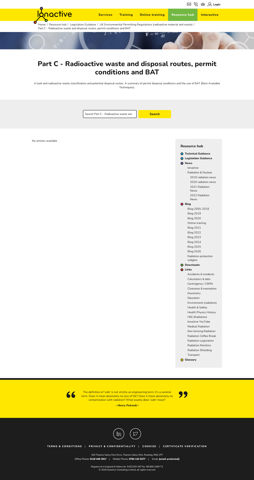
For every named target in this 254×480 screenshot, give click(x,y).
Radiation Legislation (200, 341)
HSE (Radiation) (197, 317)
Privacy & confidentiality (112, 446)
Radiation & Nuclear (199, 172)
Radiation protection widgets (200, 258)
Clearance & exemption (202, 289)
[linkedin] (118, 433)
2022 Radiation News (199, 197)
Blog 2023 (194, 237)
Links (188, 269)
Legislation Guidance (83, 24)
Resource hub (183, 15)
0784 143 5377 (137, 459)
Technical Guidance (197, 154)
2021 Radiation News (199, 189)
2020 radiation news (203, 182)
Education (193, 298)
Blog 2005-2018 (198, 209)
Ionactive (193, 168)
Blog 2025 (194, 247)
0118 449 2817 (98, 459)
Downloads (192, 265)
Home (42, 24)
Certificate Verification (185, 446)
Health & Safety (197, 307)
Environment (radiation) (202, 303)
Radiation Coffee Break (201, 336)
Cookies (149, 446)
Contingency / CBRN (200, 284)
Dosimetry (194, 293)
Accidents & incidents (200, 274)
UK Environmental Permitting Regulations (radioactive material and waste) (146, 24)
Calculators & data (198, 279)
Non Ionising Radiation (201, 331)
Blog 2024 (194, 242)
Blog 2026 (194, 251)
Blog (188, 204)
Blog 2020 (194, 218)
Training (126, 15)
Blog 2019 (194, 213)
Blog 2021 (194, 228)
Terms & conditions (64, 446)
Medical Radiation (198, 326)
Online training (152, 15)
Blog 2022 (194, 232)
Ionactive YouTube (198, 322)
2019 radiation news (203, 177)
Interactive (210, 15)
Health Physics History (201, 312)
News (188, 163)
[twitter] (135, 433)
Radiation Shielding (199, 350)
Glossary (190, 360)
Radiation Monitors (199, 345)
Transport (193, 355)
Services (105, 15)
